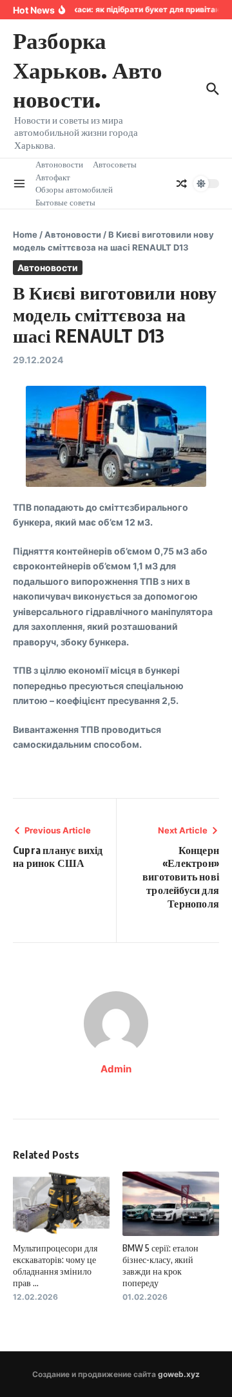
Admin (116, 1069)
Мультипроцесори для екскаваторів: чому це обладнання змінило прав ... (55, 1265)
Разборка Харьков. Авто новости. (87, 69)
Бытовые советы (65, 202)
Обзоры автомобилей (74, 189)
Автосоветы (115, 164)
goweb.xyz (179, 1374)
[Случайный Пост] (182, 183)
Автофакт (52, 177)
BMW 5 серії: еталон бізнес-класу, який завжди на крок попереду (160, 1265)
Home (25, 234)
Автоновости (59, 164)
